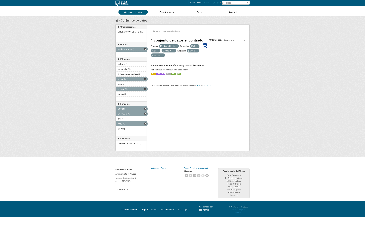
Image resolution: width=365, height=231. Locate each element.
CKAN (204, 209)
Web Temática (234, 192)
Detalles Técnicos (129, 209)
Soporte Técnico (149, 209)
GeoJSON (161, 74)
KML (174, 74)
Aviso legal (183, 209)
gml (178, 74)
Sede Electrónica (234, 175)
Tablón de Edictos (233, 181)
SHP (168, 74)
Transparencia (234, 186)
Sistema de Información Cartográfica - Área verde (177, 65)
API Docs (207, 85)
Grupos (200, 12)
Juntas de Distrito (234, 183)
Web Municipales (234, 189)
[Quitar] (176, 46)
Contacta (234, 195)
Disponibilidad (167, 209)
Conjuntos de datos (133, 12)
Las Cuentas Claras (158, 168)
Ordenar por (215, 39)
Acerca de (233, 12)
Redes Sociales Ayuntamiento (196, 168)
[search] (242, 33)
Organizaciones (167, 12)
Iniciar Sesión (196, 2)
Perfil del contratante (233, 178)
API (198, 85)
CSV (153, 74)
